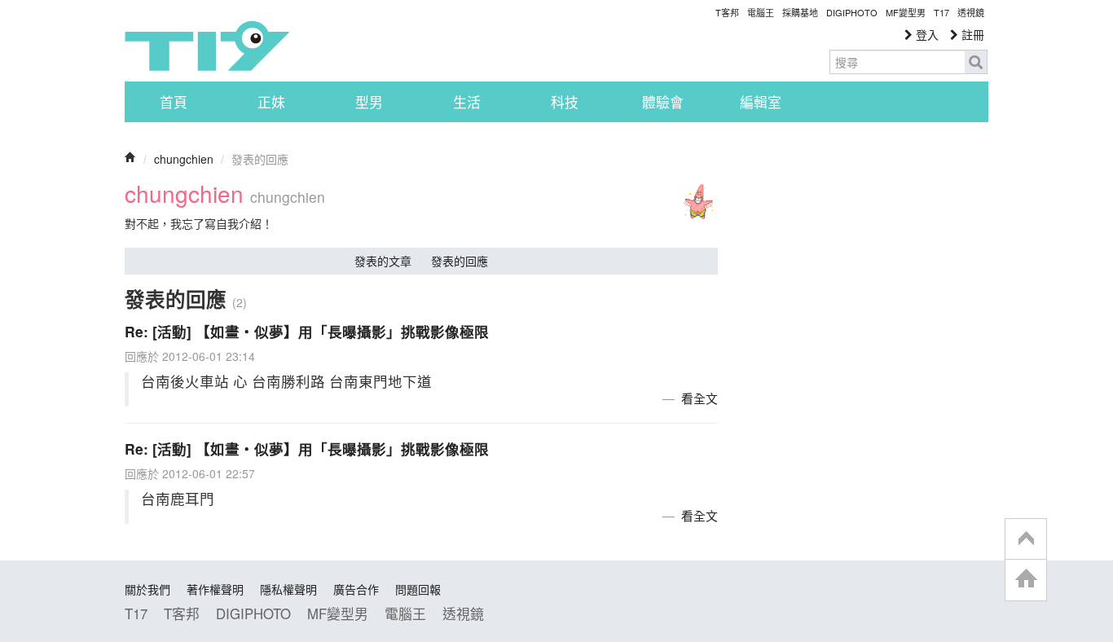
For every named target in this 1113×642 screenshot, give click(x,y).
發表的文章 (382, 261)
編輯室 (760, 102)
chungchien (183, 159)
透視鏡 (970, 12)
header (1025, 539)
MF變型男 (906, 12)
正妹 (271, 102)
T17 (207, 45)
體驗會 (663, 102)
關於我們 (147, 589)
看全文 (699, 398)
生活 (467, 102)
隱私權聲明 (288, 589)
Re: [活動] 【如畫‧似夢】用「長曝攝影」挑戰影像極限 (307, 331)
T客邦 (727, 12)
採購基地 (800, 12)
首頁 (173, 102)
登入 (926, 34)
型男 (369, 102)
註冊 (971, 34)
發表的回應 (459, 261)
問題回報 (418, 589)
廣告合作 (356, 589)
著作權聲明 (215, 589)
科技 (564, 102)
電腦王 (760, 12)
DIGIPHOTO (852, 12)
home (1025, 580)
